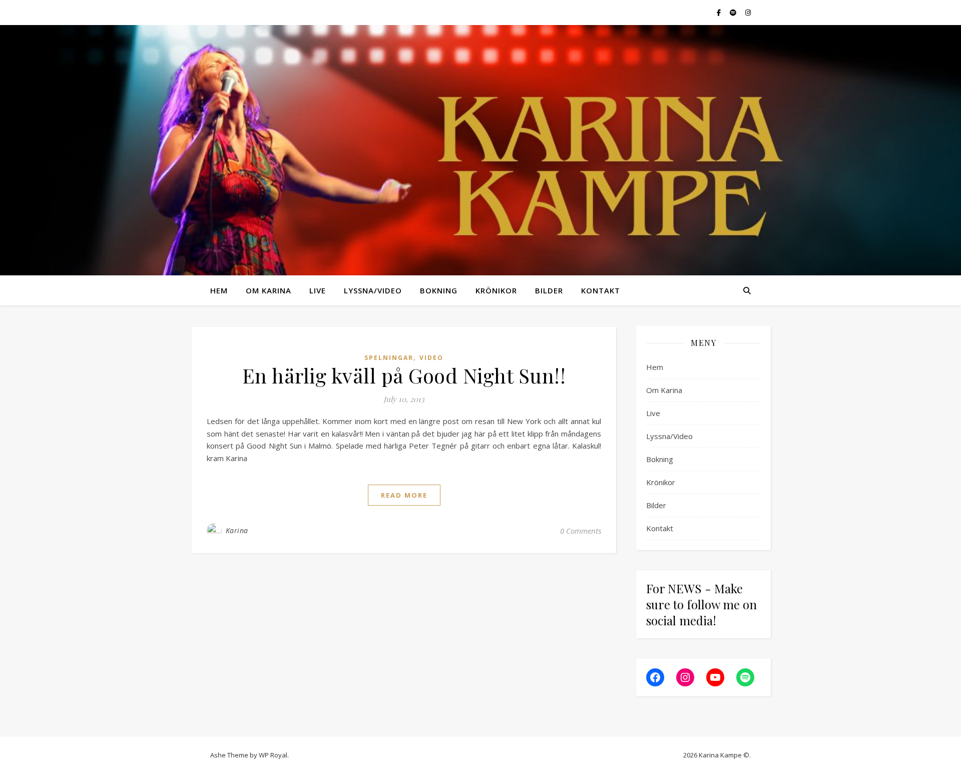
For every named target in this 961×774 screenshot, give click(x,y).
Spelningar (388, 357)
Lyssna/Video (373, 290)
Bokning (438, 290)
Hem (219, 290)
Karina (237, 530)
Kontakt (600, 290)
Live (317, 290)
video (431, 357)
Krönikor (496, 290)
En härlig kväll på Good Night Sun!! (404, 375)
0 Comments (580, 531)
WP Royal (273, 754)
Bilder (549, 290)
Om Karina (268, 290)
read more (404, 495)
